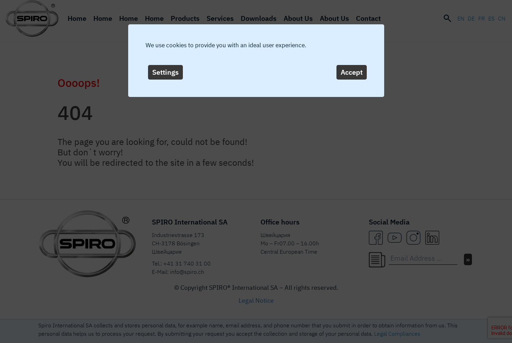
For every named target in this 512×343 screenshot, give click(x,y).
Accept (352, 72)
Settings (165, 72)
